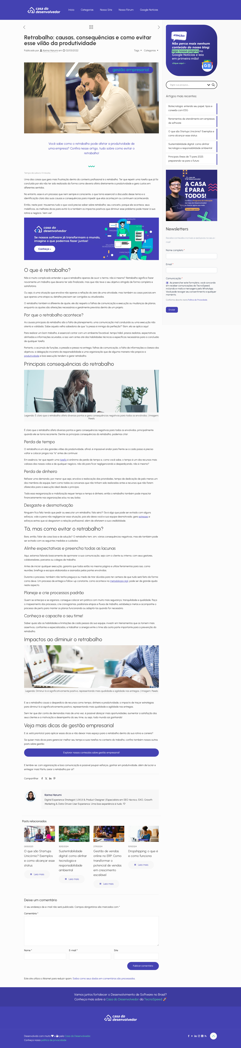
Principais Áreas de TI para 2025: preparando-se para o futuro (186, 158)
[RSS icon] (205, 1036)
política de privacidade (53, 1040)
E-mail (73, 950)
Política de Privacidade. (198, 300)
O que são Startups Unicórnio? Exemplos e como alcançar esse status (191, 133)
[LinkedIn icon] (195, 1036)
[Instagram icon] (199, 1036)
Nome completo (175, 250)
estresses (143, 516)
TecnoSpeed (153, 999)
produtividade (31, 355)
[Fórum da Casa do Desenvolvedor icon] (202, 1036)
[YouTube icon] (192, 1036)
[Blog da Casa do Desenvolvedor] (43, 10)
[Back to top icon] (213, 1036)
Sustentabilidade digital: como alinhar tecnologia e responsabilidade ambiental (73, 860)
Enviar (172, 309)
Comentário (31, 913)
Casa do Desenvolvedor (122, 999)
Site (116, 950)
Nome (28, 950)
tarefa (63, 459)
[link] (91, 239)
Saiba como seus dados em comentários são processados (104, 978)
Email (169, 264)
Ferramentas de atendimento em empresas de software (191, 120)
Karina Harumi (50, 50)
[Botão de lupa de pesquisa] (213, 85)
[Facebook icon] (188, 1036)
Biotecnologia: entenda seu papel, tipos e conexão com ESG (190, 108)
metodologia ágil (119, 581)
